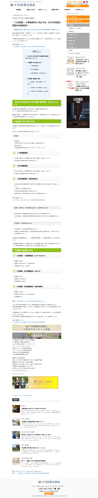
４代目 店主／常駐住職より (75, 53)
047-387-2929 (75, 2)
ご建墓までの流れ (30, 9)
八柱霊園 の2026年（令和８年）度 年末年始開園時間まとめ (82, 88)
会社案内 (71, 50)
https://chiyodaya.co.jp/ (21, 370)
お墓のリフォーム (42, 9)
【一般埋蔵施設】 (33, 65)
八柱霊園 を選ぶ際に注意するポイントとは (33, 448)
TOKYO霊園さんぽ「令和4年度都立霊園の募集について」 (31, 301)
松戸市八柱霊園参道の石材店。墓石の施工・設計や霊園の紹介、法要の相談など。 (49, 486)
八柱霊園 (26, 395)
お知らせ (16, 395)
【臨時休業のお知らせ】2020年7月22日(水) (33, 408)
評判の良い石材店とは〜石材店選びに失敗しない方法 (35, 434)
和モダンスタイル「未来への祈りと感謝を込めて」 (29, 471)
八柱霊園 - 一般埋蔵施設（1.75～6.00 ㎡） (37, 83)
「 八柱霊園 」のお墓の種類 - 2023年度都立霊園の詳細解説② (28, 46)
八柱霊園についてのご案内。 (75, 28)
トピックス (20, 395)
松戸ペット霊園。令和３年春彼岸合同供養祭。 (34, 461)
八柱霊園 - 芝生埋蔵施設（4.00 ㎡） (38, 87)
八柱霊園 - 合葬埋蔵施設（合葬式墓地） (37, 92)
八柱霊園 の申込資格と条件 (33, 62)
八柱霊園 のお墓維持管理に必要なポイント (33, 421)
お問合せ (78, 6)
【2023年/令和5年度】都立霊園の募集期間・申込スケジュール (37, 57)
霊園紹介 (31, 395)
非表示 (38, 51)
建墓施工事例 (55, 9)
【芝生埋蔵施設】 (33, 69)
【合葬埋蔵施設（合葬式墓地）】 (37, 73)
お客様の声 (67, 9)
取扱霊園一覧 (72, 31)
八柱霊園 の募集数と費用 (33, 78)
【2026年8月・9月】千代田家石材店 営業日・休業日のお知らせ (82, 61)
